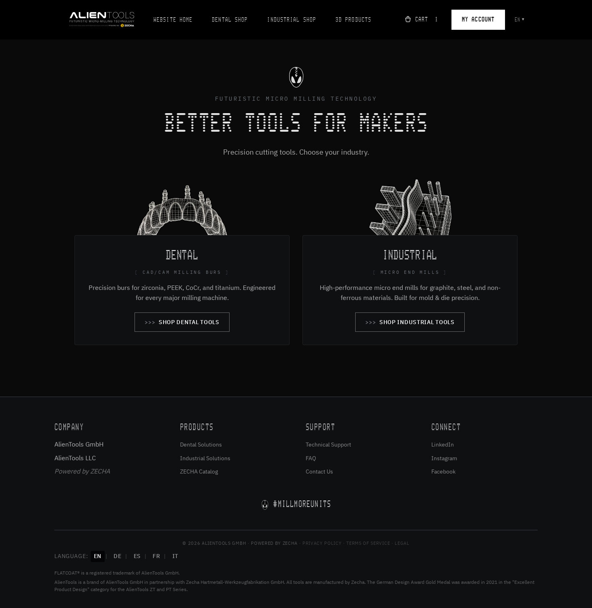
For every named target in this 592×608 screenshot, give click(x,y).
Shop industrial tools (417, 322)
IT (175, 556)
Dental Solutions (201, 444)
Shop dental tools (189, 322)
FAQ (311, 458)
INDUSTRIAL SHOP (291, 20)
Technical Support (328, 444)
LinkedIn (442, 444)
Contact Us (319, 471)
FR (156, 556)
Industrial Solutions (205, 458)
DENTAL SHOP (230, 20)
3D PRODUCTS (353, 20)
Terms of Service (368, 543)
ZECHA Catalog (199, 471)
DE (117, 556)
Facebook (443, 471)
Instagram (444, 458)
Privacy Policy (322, 543)
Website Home (173, 20)
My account (478, 19)
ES (137, 556)
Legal (402, 543)
